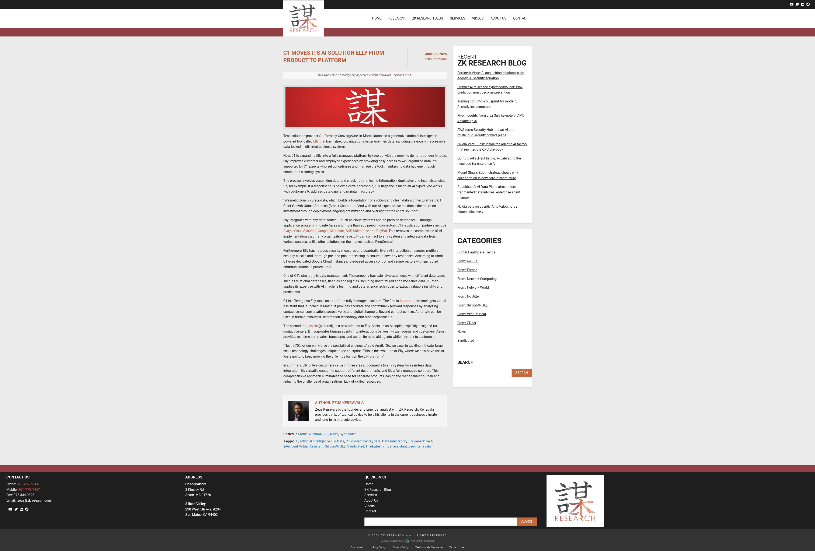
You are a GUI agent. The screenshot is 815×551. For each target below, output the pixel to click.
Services (370, 495)
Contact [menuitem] (520, 18)
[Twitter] (797, 4)
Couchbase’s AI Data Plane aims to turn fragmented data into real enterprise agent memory (488, 192)
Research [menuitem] (396, 18)
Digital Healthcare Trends (476, 252)
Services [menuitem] (457, 18)
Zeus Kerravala (419, 446)
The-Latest (373, 446)
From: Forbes (467, 270)
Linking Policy (378, 547)
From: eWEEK (467, 261)
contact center (361, 441)
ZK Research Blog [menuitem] (427, 18)
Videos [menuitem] (478, 18)
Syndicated (348, 434)
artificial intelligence (315, 441)
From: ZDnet (466, 323)
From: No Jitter (468, 296)
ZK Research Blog (377, 490)
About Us (371, 500)
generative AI (424, 441)
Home (368, 484)
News (334, 434)
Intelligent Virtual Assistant (303, 446)
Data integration (394, 441)
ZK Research (392, 535)
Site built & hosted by (407, 540)
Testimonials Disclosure (429, 547)
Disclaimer (357, 547)
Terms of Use (456, 547)
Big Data (337, 441)
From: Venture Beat (471, 314)
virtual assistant (395, 446)
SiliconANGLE (335, 446)
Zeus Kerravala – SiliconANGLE (392, 75)
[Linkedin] (802, 4)
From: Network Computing (477, 279)
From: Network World (473, 287)
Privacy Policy (400, 547)
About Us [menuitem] (498, 18)
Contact (370, 511)
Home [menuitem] (377, 18)
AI (296, 441)
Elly (410, 441)
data (377, 441)
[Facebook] (808, 4)
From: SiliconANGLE (313, 434)
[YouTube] (792, 4)
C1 (348, 441)
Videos (369, 506)
